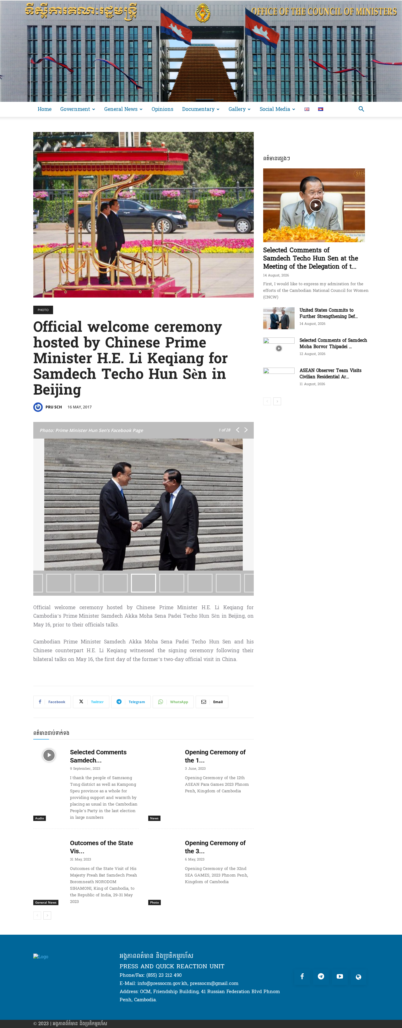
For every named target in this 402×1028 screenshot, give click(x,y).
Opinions (162, 109)
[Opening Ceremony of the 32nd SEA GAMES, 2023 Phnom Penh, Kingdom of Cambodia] (164, 846)
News (154, 818)
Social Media (275, 109)
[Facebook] (302, 977)
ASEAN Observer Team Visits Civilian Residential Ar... (330, 374)
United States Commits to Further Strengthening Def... (329, 313)
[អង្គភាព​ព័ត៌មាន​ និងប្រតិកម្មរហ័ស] (201, 51)
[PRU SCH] (39, 407)
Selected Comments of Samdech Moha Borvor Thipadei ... (333, 343)
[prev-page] (37, 915)
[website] (359, 977)
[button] (361, 110)
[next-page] (47, 915)
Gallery (237, 109)
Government (75, 109)
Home (45, 109)
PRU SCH (54, 407)
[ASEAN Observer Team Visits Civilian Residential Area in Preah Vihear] (279, 379)
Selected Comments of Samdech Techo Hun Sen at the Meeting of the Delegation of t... (310, 258)
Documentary (198, 109)
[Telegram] (321, 977)
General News (121, 109)
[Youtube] (340, 977)
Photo (43, 310)
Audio (39, 818)
